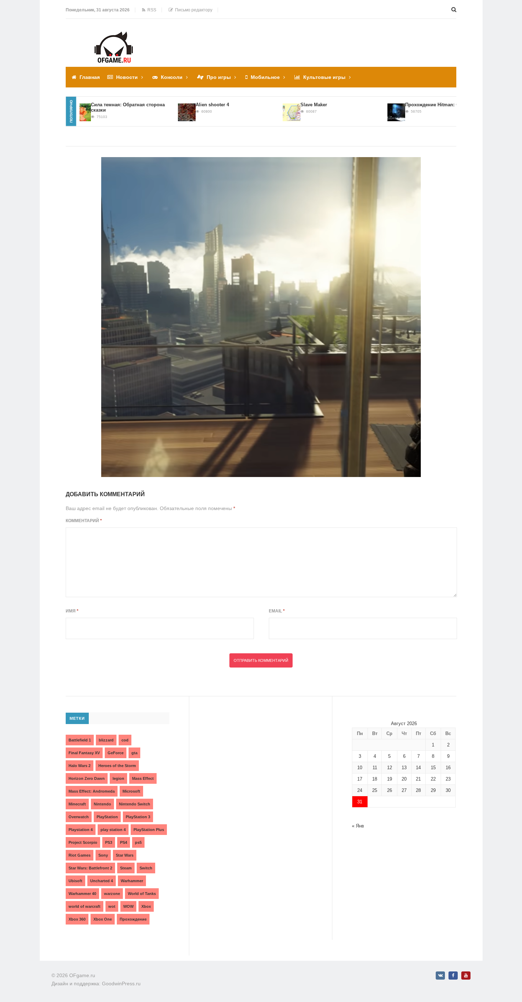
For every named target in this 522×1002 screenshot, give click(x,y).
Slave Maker (296, 104)
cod (125, 740)
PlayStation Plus (149, 829)
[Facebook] (453, 975)
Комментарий (84, 520)
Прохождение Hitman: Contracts (424, 104)
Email (277, 611)
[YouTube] (466, 975)
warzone (112, 893)
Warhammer (132, 881)
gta (134, 753)
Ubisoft (75, 881)
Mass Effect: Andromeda (92, 791)
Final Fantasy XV (84, 753)
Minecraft (77, 804)
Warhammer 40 (82, 893)
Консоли (172, 77)
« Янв (358, 826)
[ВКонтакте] (440, 975)
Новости (127, 77)
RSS (150, 9)
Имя (72, 611)
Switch (146, 868)
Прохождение (133, 919)
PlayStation (107, 817)
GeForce (116, 753)
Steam (126, 868)
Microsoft (131, 791)
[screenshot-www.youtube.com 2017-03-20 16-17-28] (261, 317)
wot (111, 906)
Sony (103, 855)
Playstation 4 (81, 829)
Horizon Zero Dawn (87, 778)
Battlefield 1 (80, 740)
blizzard (106, 740)
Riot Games (80, 855)
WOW (128, 906)
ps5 (138, 842)
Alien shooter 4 (195, 104)
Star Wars (125, 855)
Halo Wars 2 (80, 765)
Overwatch (79, 817)
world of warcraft (84, 906)
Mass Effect (143, 778)
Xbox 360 (77, 919)
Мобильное (265, 77)
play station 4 (113, 829)
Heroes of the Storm (117, 765)
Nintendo (102, 804)
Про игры (219, 77)
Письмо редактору (192, 9)
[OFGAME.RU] (114, 36)
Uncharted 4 (101, 881)
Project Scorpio (83, 842)
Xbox (146, 906)
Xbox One (102, 919)
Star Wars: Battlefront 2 (90, 868)
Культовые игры (324, 77)
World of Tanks (142, 893)
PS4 (123, 842)
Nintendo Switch (134, 804)
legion (118, 778)
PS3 (108, 842)
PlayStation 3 (138, 817)
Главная (90, 77)
